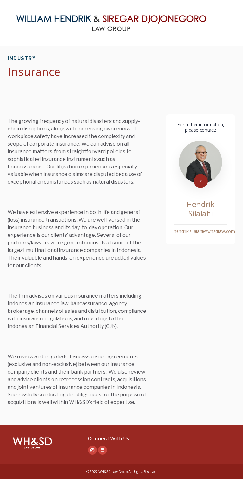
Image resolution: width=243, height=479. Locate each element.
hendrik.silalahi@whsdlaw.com (204, 231)
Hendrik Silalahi (201, 208)
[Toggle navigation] (233, 23)
